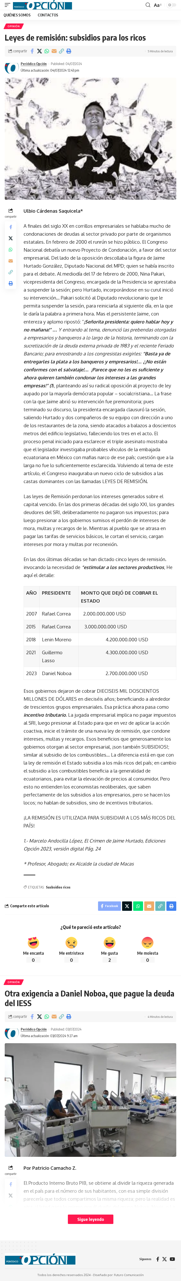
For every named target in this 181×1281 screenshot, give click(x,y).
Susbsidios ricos (58, 887)
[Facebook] (157, 1259)
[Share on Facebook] (32, 51)
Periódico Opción (34, 64)
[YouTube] (172, 1259)
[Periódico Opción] (42, 5)
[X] (164, 1259)
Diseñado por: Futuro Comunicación (118, 1275)
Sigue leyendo (90, 1219)
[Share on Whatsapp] (46, 51)
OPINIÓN (14, 26)
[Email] (54, 51)
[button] (9, 5)
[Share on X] (39, 51)
